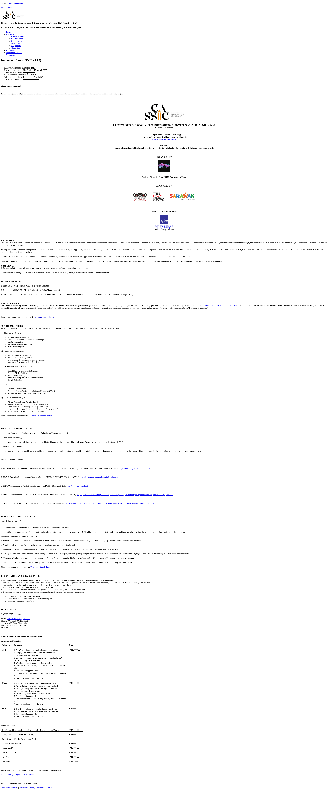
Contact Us (10, 55)
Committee (15, 48)
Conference (11, 34)
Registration (11, 50)
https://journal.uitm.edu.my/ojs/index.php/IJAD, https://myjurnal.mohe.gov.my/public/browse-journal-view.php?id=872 (125, 494)
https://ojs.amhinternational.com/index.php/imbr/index (102, 477)
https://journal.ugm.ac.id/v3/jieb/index (134, 468)
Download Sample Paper (44, 317)
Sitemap (49, 788)
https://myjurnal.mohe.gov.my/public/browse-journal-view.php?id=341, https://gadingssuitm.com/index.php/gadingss (113, 503)
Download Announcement (41, 416)
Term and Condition (9, 788)
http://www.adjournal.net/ (78, 486)
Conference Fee (17, 36)
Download (15, 43)
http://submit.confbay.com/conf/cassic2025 (221, 305)
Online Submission (14, 52)
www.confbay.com (16, 3)
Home (8, 32)
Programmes (16, 46)
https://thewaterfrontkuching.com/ (164, 139)
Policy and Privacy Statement (31, 788)
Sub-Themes (16, 41)
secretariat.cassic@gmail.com (18, 618)
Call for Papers (17, 39)
